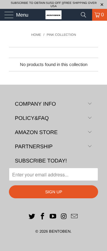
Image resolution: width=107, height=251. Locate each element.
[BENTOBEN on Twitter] (32, 216)
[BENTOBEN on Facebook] (42, 216)
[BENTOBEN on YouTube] (53, 216)
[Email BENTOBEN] (74, 216)
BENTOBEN (59, 231)
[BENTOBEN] (53, 15)
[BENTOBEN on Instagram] (63, 216)
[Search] (85, 14)
